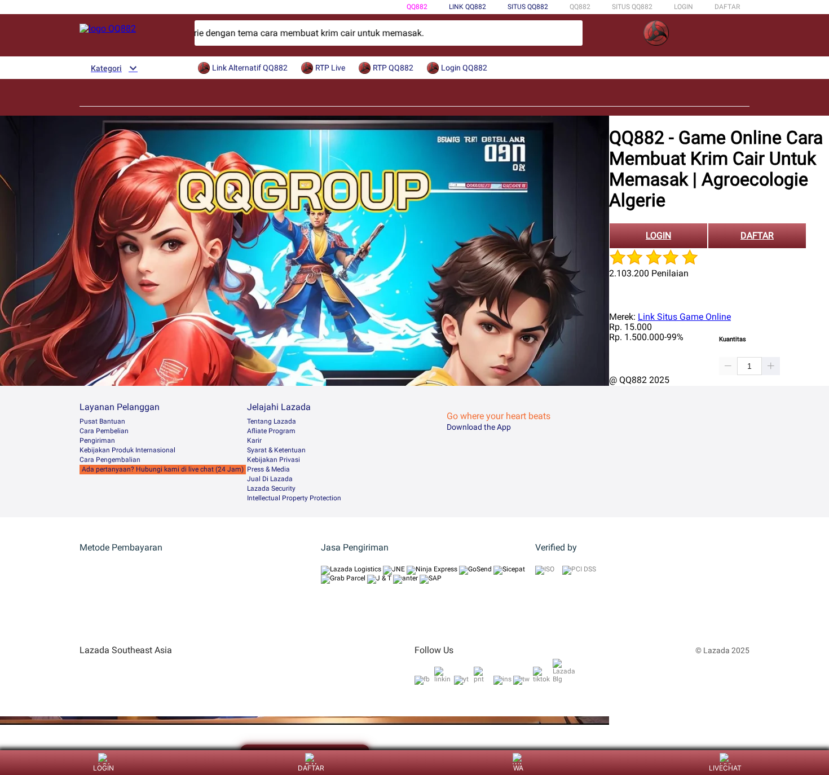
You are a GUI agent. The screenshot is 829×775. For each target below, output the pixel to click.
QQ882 (417, 7)
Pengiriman (97, 440)
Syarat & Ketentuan (276, 450)
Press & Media (268, 469)
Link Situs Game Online (684, 316)
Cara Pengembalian (110, 460)
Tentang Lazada (271, 421)
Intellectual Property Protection (294, 498)
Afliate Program (271, 431)
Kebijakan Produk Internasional (127, 450)
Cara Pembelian (104, 431)
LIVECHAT (725, 768)
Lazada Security (271, 488)
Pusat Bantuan (102, 421)
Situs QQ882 (528, 7)
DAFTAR (727, 7)
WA (518, 768)
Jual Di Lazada (270, 479)
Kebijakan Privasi (273, 460)
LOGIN (683, 7)
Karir (254, 440)
